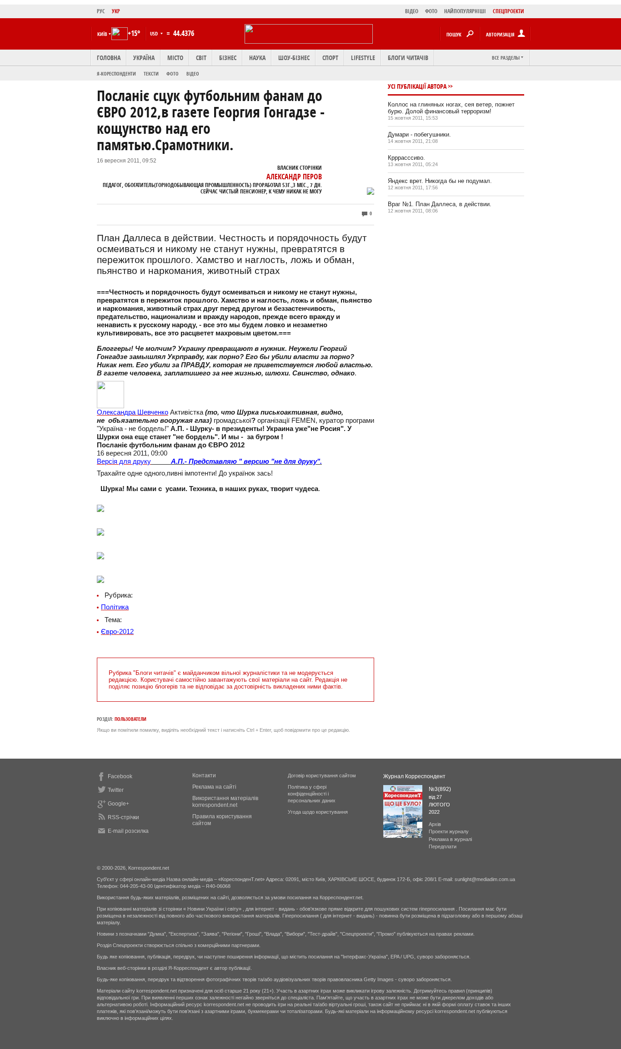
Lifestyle (363, 57)
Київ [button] (102, 33)
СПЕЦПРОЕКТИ (508, 11)
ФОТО (431, 11)
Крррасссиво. (406, 157)
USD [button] (154, 33)
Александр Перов (294, 177)
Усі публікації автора (417, 86)
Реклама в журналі (450, 839)
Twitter (116, 790)
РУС (101, 11)
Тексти (151, 73)
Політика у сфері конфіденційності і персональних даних (312, 793)
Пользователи (130, 718)
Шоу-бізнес (294, 57)
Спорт (330, 57)
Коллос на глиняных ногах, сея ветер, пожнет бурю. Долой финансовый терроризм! (451, 108)
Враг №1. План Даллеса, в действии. (439, 204)
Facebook (120, 776)
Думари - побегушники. (419, 134)
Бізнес (227, 57)
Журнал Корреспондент (414, 776)
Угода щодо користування (318, 812)
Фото (172, 73)
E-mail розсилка (128, 831)
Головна (108, 57)
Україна (144, 57)
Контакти (204, 775)
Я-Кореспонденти (116, 73)
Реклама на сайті (214, 787)
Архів (435, 824)
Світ (201, 57)
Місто (175, 57)
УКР (116, 11)
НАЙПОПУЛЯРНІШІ (465, 11)
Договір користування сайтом (322, 775)
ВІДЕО (411, 11)
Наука (257, 57)
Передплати (442, 846)
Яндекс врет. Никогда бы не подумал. (440, 180)
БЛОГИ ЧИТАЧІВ (408, 57)
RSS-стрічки (123, 817)
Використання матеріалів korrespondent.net (225, 801)
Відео (192, 73)
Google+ (118, 804)
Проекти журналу (449, 831)
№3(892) (440, 789)
